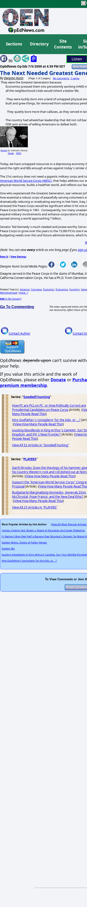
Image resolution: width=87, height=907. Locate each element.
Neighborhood (8, 292)
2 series (75, 78)
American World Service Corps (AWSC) (26, 181)
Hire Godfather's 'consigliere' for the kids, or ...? (46, 420)
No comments (61, 78)
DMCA (18, 153)
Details (11, 153)
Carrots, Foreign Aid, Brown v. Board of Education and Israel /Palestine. (43, 530)
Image (4, 150)
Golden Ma (8, 548)
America (24, 289)
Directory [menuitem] (39, 44)
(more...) (23, 292)
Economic (48, 289)
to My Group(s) (10, 298)
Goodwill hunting (36, 397)
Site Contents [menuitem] (63, 44)
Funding (74, 289)
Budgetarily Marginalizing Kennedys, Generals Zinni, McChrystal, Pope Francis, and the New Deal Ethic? (49, 494)
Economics (62, 289)
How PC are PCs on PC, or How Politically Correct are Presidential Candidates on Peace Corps (49, 407)
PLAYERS (29, 459)
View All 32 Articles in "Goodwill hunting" (40, 445)
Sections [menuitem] (14, 44)
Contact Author (19, 333)
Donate (58, 379)
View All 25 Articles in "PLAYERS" (34, 507)
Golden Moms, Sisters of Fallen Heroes (24, 542)
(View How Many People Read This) (38, 424)
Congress (36, 289)
